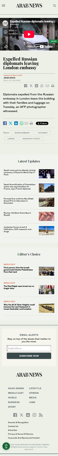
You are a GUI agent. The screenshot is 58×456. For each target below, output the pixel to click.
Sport (12, 406)
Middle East (9, 264)
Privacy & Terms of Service (20, 434)
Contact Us (13, 426)
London (11, 139)
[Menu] (3, 5)
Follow (43, 123)
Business (14, 402)
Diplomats (42, 133)
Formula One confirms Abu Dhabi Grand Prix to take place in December (18, 200)
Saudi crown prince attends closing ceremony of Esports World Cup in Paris (20, 172)
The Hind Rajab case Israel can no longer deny (19, 287)
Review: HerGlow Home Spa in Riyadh (17, 214)
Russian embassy (22, 133)
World (12, 397)
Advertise (12, 430)
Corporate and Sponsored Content (24, 438)
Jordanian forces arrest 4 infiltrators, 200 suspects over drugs (18, 229)
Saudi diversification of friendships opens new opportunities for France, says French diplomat (19, 186)
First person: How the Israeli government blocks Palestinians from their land (18, 269)
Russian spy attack (31, 139)
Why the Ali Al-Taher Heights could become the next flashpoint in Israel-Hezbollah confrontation (19, 306)
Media (33, 397)
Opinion (34, 393)
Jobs (32, 402)
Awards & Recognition (18, 422)
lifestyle (35, 388)
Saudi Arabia (16, 388)
